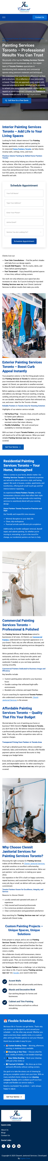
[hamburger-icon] (3, 17)
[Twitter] (13, 1146)
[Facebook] (8, 1146)
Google (16, 973)
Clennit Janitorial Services (34, 864)
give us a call (30, 1061)
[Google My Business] (3, 1146)
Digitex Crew (25, 1158)
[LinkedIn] (19, 1146)
